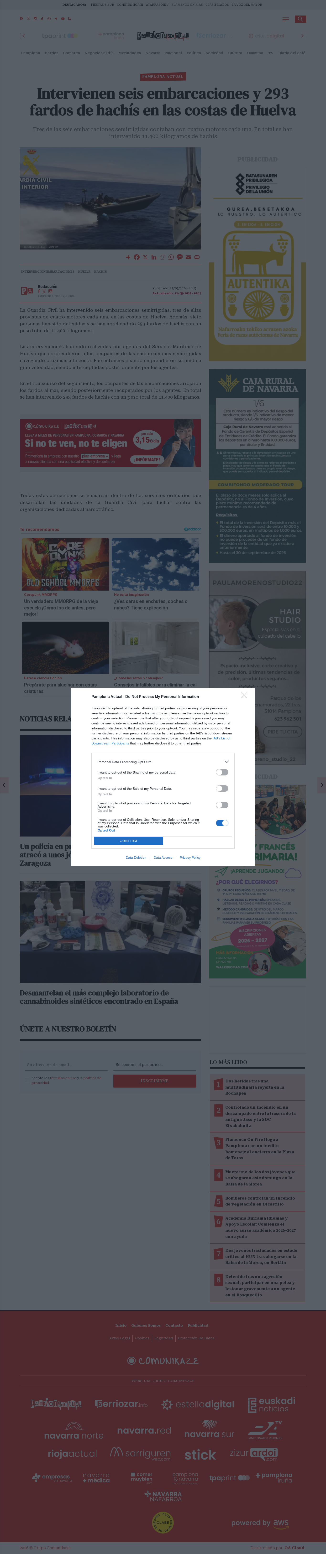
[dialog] (163, 777)
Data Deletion (136, 857)
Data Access (163, 857)
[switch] (222, 772)
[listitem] (163, 761)
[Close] (245, 697)
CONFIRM (128, 841)
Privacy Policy (190, 857)
